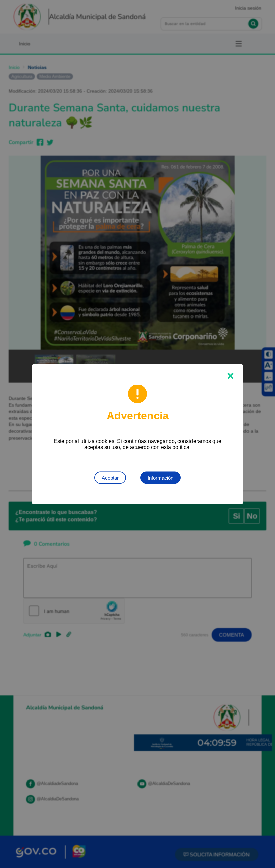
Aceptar (110, 477)
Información (160, 477)
